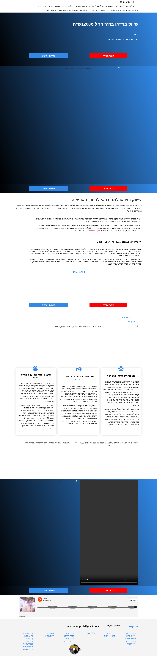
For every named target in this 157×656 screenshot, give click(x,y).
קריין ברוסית (28, 636)
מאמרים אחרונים (27, 649)
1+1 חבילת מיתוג (132, 6)
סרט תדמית (131, 644)
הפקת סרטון (69, 633)
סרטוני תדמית (131, 633)
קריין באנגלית (28, 639)
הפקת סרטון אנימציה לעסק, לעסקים (104, 6)
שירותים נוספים (54, 6)
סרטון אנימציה (110, 633)
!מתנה (121, 6)
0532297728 (127, 2)
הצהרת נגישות (50, 10)
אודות (92, 10)
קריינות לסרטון (28, 633)
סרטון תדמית (131, 641)
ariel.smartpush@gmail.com (83, 626)
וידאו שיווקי (50, 633)
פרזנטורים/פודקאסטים (130, 10)
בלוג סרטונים (67, 6)
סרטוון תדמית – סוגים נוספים (108, 10)
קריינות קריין (29, 641)
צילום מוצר (91, 633)
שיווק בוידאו (49, 636)
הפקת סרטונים (69, 636)
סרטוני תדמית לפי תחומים (78, 10)
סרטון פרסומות (109, 636)
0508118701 (113, 626)
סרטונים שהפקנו (81, 6)
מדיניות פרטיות (28, 647)
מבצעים (43, 6)
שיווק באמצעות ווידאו (93, 231)
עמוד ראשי (62, 10)
